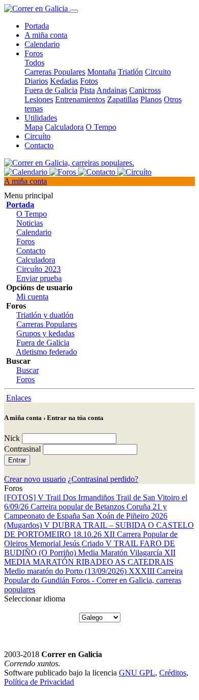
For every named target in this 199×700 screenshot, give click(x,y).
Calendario (42, 44)
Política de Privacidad (39, 682)
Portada (36, 25)
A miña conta (45, 35)
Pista (87, 90)
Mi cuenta (32, 296)
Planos (151, 99)
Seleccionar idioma (34, 598)
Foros (25, 241)
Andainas (111, 90)
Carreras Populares (54, 71)
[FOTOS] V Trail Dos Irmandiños (60, 497)
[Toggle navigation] (74, 11)
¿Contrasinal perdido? (103, 479)
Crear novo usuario (35, 479)
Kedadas (64, 81)
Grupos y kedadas (45, 333)
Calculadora (64, 127)
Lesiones (38, 99)
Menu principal (28, 195)
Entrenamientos (80, 99)
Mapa (33, 127)
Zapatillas (122, 99)
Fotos (89, 81)
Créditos (172, 672)
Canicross (145, 90)
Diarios (36, 81)
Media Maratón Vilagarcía (121, 552)
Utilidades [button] (40, 117)
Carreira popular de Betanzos (79, 506)
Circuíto (37, 136)
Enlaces (18, 397)
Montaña (101, 71)
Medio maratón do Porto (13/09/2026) (66, 571)
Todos (34, 62)
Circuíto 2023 (38, 269)
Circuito (158, 71)
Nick (12, 438)
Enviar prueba (39, 278)
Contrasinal (22, 449)
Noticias (29, 223)
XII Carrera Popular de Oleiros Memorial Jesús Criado (91, 539)
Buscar (27, 370)
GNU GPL (137, 672)
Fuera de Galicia (51, 90)
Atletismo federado (46, 351)
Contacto (39, 145)
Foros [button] (33, 53)
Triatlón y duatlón (44, 315)
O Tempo (101, 127)
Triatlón (130, 71)
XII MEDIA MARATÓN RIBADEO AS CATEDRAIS (90, 557)
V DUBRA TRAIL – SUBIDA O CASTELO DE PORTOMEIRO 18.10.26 (99, 530)
